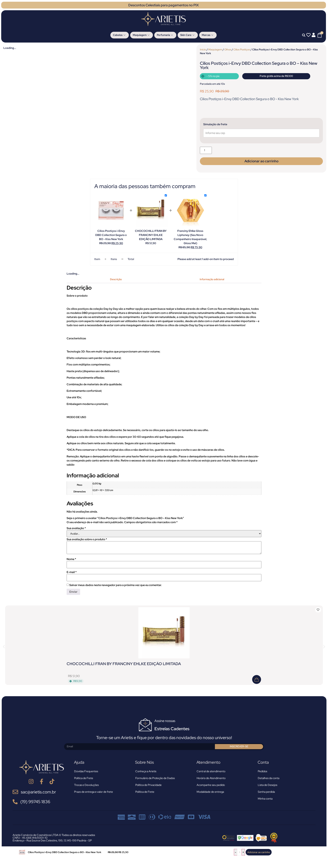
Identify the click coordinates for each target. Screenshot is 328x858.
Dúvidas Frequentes (86, 771)
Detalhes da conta (268, 778)
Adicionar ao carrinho (258, 852)
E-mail (72, 572)
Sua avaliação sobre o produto (87, 539)
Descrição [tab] (116, 279)
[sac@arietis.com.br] (15, 792)
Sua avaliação (76, 528)
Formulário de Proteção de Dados (155, 778)
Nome (71, 559)
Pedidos (262, 771)
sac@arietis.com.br (38, 792)
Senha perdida (266, 792)
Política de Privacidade (148, 785)
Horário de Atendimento (211, 778)
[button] (4, 646)
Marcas (206, 35)
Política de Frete (83, 778)
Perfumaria (163, 35)
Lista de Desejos (267, 785)
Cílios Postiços (241, 49)
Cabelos (117, 35)
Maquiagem (140, 35)
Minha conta (265, 798)
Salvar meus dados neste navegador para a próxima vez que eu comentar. (115, 585)
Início (203, 49)
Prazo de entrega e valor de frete (93, 792)
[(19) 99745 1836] (15, 801)
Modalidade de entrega (210, 792)
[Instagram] (31, 781)
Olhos (227, 49)
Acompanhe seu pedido (211, 785)
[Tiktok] (52, 781)
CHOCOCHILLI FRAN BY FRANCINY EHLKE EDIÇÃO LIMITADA (124, 663)
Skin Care (186, 35)
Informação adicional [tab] (212, 279)
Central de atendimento (211, 771)
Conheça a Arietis (145, 771)
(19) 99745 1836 (35, 802)
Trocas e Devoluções (86, 785)
